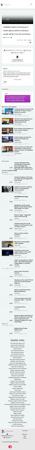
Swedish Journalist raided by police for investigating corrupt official (23, 188)
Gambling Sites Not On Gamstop (18, 377)
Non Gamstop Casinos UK (17, 343)
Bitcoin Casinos (17, 357)
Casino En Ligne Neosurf (17, 426)
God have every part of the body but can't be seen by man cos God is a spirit (23, 225)
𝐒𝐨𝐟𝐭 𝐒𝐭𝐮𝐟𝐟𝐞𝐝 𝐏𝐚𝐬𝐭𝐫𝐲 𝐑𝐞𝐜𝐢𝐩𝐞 (21, 196)
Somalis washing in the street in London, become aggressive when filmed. (23, 178)
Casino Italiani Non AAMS (17, 415)
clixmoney (17, 236)
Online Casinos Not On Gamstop (17, 368)
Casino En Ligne (17, 411)
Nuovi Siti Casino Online (17, 417)
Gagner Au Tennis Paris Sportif (17, 393)
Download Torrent (18, 52)
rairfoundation (18, 114)
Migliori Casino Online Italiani (17, 406)
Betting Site (17, 379)
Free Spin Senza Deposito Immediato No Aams (17, 404)
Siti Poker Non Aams (17, 420)
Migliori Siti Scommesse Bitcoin (17, 397)
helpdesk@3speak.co (7, 435)
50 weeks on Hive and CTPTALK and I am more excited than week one (23, 281)
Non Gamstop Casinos (17, 350)
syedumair (17, 266)
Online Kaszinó (17, 348)
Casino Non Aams (17, 424)
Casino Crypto (17, 386)
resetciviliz (17, 293)
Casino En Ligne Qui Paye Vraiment (17, 401)
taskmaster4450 (18, 275)
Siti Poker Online (17, 419)
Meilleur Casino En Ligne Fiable (17, 384)
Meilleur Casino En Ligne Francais (17, 365)
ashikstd (16, 308)
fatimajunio (5, 172)
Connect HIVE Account (18, 100)
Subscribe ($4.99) (10, 50)
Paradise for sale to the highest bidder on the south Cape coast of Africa (22, 252)
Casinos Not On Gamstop (17, 345)
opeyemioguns (18, 228)
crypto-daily (17, 245)
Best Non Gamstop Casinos (17, 359)
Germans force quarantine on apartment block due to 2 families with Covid (23, 120)
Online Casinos (17, 413)
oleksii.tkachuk (18, 210)
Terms (25, 438)
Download (28, 50)
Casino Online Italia (17, 388)
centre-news (17, 182)
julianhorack (17, 255)
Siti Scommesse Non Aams (17, 408)
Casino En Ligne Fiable (17, 375)
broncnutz (17, 331)
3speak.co (8, 437)
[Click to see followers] (21, 50)
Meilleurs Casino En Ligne (18, 399)
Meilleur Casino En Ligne (17, 361)
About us (24, 434)
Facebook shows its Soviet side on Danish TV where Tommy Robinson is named (23, 110)
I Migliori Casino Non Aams (17, 383)
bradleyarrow (17, 285)
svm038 (16, 198)
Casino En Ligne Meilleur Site (17, 363)
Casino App (17, 390)
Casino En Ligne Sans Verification (17, 422)
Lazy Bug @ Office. (20, 307)
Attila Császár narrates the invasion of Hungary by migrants (22, 138)
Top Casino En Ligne (17, 395)
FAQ (25, 436)
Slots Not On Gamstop (17, 366)
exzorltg (16, 218)
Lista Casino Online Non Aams (17, 392)
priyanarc (16, 301)
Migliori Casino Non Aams (17, 370)
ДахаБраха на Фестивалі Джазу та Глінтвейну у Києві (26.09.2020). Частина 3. (23, 206)
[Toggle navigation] (31, 4)
